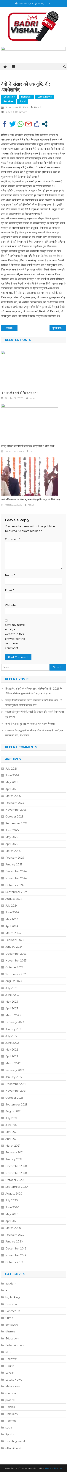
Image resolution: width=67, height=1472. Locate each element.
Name (10, 575)
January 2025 (13, 864)
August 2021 (13, 1111)
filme (8, 1352)
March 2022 (13, 1063)
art (7, 1290)
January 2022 (14, 1077)
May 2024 (11, 919)
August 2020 (13, 1193)
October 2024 (14, 885)
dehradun (11, 1324)
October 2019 (14, 1262)
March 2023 (13, 1015)
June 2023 (12, 995)
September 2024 (16, 892)
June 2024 (12, 912)
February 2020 (14, 1234)
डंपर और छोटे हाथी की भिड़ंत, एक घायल (19, 392)
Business (11, 1304)
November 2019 (15, 1255)
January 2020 (14, 1241)
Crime (9, 1318)
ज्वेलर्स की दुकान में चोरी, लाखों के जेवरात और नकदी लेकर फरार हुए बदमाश (34, 714)
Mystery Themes (53, 1468)
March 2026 (13, 796)
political (10, 1400)
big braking (12, 1297)
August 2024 (13, 898)
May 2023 (11, 1001)
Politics (10, 1407)
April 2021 (11, 1139)
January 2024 (14, 946)
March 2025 (12, 851)
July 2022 (11, 1036)
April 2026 (11, 789)
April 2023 (11, 1008)
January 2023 (14, 1029)
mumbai (10, 1393)
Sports (9, 1434)
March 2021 (12, 1145)
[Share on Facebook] (4, 124)
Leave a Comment (16, 111)
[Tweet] (12, 124)
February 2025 (14, 857)
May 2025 (11, 837)
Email (9, 590)
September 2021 (16, 1104)
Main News (12, 1386)
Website (10, 605)
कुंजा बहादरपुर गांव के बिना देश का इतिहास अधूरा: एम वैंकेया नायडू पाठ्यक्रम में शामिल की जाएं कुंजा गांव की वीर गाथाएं (59, 328)
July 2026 (11, 768)
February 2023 (14, 1022)
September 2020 (16, 1186)
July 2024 (11, 905)
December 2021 (15, 1084)
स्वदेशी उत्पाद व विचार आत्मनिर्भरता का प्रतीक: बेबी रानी (11, 328)
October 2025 (14, 816)
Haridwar (26, 96)
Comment (12, 539)
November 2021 (15, 1090)
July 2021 (11, 1118)
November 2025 (15, 809)
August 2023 (13, 981)
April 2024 (11, 926)
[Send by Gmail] (28, 124)
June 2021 (11, 1125)
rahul (37, 107)
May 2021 (11, 1131)
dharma (10, 1331)
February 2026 (14, 802)
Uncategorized (15, 1441)
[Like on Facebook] (36, 124)
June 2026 (12, 775)
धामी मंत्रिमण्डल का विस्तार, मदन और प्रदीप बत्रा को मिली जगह (30, 499)
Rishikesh (11, 1414)
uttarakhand (13, 1448)
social (23, 101)
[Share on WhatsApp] (20, 124)
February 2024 (14, 940)
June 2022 (12, 1042)
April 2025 (11, 844)
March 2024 (13, 933)
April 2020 (11, 1221)
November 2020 (16, 1173)
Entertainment (15, 1345)
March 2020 (13, 1228)
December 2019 (15, 1248)
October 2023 (14, 967)
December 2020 (16, 1166)
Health (9, 1365)
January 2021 (13, 1159)
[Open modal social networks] (44, 124)
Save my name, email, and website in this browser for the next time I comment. (15, 636)
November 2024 (16, 878)
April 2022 (11, 1056)
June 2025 (12, 830)
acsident (10, 1283)
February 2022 (14, 1070)
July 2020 (11, 1200)
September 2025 (16, 823)
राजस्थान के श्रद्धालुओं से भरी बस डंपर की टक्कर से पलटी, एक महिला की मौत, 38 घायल (34, 733)
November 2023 (16, 960)
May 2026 (11, 782)
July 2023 (11, 988)
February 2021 (14, 1152)
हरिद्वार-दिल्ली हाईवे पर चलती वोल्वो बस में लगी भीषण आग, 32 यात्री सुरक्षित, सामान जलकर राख (33, 703)
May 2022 (11, 1049)
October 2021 (14, 1097)
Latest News (45, 96)
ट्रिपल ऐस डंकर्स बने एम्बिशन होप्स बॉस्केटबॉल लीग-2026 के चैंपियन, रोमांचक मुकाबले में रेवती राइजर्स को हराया (33, 691)
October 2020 (14, 1180)
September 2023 (16, 974)
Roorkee (8, 101)
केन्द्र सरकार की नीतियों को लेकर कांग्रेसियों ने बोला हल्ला (27, 446)
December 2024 (16, 871)
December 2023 (16, 953)
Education (9, 96)
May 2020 (11, 1214)
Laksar (9, 1372)
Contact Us (12, 1311)
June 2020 (12, 1207)
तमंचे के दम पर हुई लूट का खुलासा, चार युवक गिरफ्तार (30, 723)
